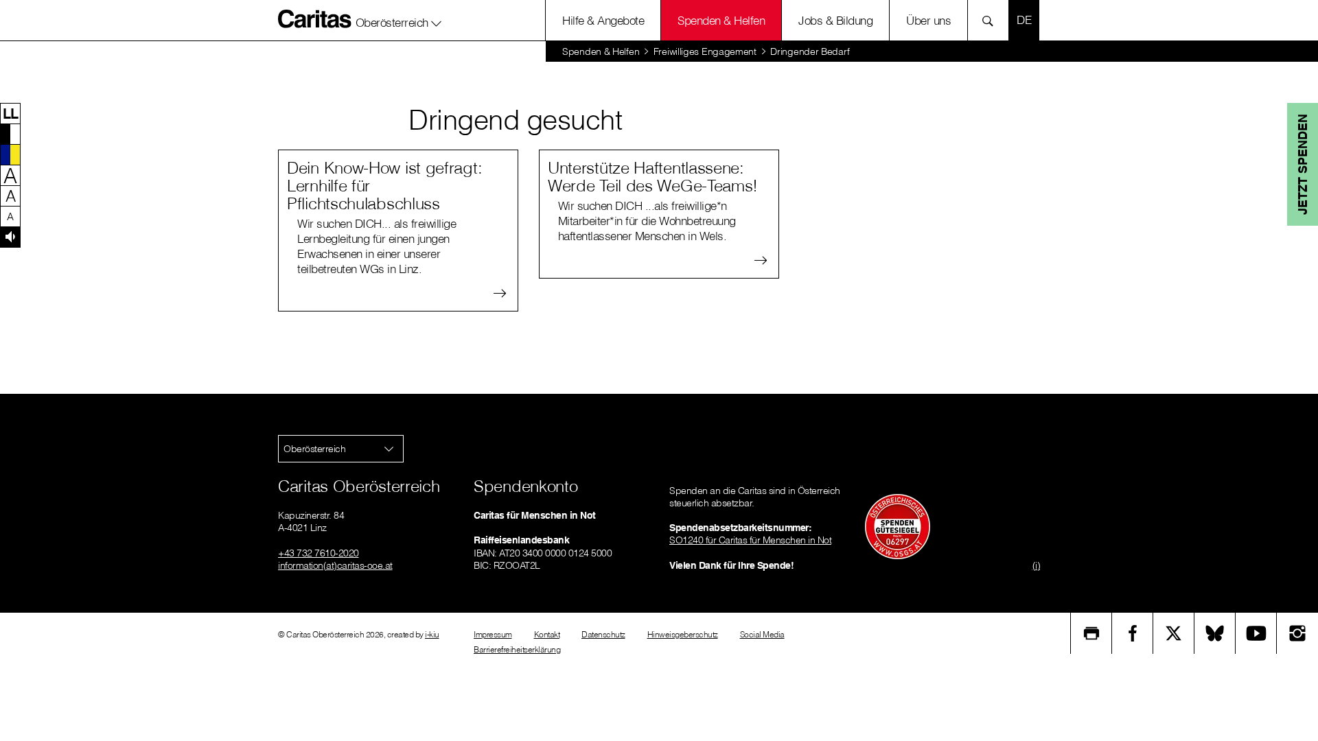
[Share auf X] (1173, 633)
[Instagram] (1297, 633)
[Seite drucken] (1091, 633)
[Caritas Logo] (315, 18)
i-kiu (432, 634)
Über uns (928, 20)
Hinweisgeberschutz (682, 634)
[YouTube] (1256, 633)
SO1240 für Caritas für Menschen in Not (750, 540)
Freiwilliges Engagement (705, 51)
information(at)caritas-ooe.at (335, 565)
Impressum (493, 634)
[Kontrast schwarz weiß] (10, 134)
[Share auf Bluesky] (1215, 633)
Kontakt (547, 634)
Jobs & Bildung (835, 20)
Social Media (762, 634)
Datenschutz (603, 634)
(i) (1036, 565)
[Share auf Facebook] (1132, 633)
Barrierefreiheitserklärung (517, 649)
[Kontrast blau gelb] (10, 154)
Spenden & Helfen (721, 20)
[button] (399, 20)
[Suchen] (991, 20)
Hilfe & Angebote (603, 20)
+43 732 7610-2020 (318, 553)
